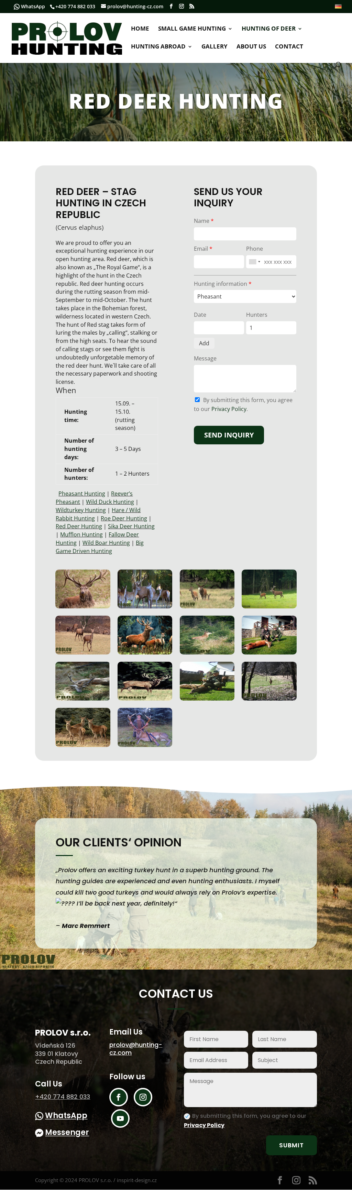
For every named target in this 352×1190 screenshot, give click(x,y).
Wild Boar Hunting (106, 543)
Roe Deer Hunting (124, 518)
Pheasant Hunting (81, 493)
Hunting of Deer (269, 29)
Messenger (67, 1132)
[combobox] (254, 262)
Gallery (214, 47)
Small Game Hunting (192, 29)
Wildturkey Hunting (81, 510)
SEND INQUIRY (229, 435)
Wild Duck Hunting (110, 502)
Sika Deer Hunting (131, 526)
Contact (289, 47)
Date (200, 314)
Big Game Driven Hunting (100, 547)
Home (140, 29)
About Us (251, 47)
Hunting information (223, 284)
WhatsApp (33, 6)
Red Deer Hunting (79, 526)
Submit (291, 1145)
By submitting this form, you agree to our (245, 1120)
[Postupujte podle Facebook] (118, 1097)
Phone (254, 248)
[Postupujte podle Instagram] (143, 1097)
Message (205, 358)
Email (203, 248)
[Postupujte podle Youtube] (120, 1118)
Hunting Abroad (158, 47)
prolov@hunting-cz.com (135, 1048)
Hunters (256, 314)
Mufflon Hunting (81, 534)
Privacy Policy (228, 409)
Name (204, 221)
